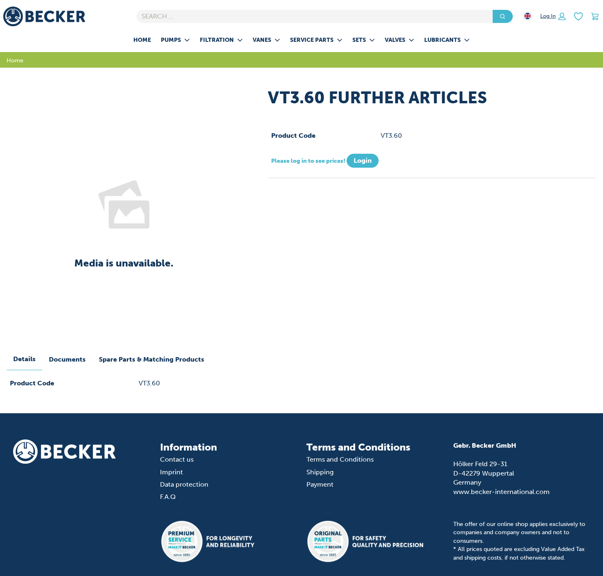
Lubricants (442, 39)
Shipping (319, 472)
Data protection (184, 484)
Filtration (217, 39)
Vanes (262, 39)
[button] (553, 16)
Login (363, 160)
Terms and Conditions (340, 459)
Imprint (171, 472)
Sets (359, 39)
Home (142, 39)
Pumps (171, 39)
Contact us (177, 459)
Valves (395, 39)
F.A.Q (168, 497)
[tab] (24, 359)
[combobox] (311, 16)
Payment (319, 484)
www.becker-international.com (501, 492)
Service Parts (311, 39)
